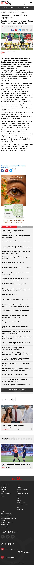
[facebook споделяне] (12, 30)
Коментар (20, 496)
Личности (20, 509)
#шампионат (5, 166)
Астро (18, 507)
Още (24, 8)
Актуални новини (22, 494)
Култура (3, 496)
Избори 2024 (4, 525)
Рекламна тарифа (6, 514)
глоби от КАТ (5, 520)
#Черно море (21, 166)
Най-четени (25, 227)
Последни (9, 227)
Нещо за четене (5, 494)
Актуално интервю (22, 505)
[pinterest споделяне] (16, 30)
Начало (3, 11)
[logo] (6, 3)
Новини (3, 487)
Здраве (19, 487)
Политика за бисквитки (8, 518)
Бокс (18, 7)
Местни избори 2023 (7, 522)
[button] (4, 439)
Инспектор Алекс (22, 489)
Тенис (12, 7)
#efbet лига (13, 166)
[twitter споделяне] (20, 30)
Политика (4, 489)
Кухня (19, 491)
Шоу (18, 485)
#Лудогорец (4, 167)
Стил (18, 498)
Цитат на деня (21, 502)
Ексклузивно (5, 429)
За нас (3, 511)
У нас (18, 11)
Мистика (19, 500)
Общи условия (5, 516)
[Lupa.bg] (3, 53)
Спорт (8, 11)
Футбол (4, 7)
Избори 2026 (4, 527)
